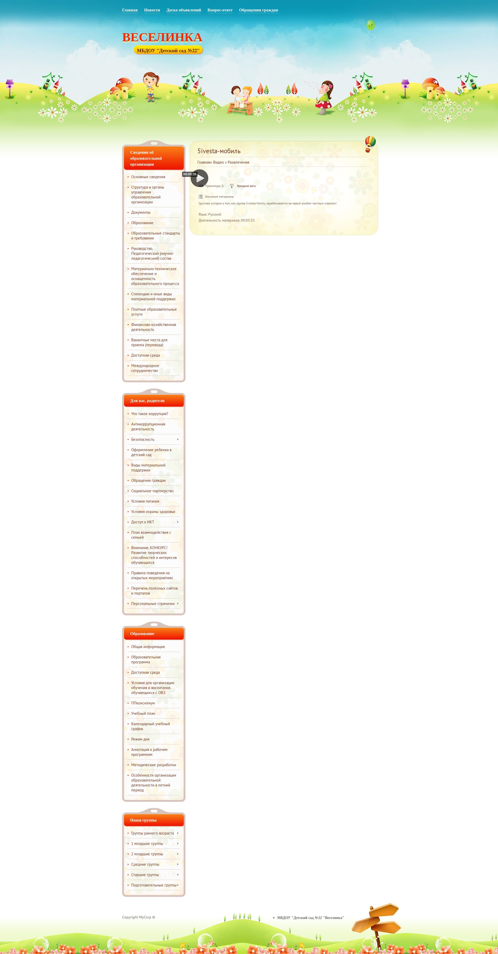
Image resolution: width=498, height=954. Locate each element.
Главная (203, 162)
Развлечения (238, 162)
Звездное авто (246, 186)
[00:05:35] (199, 178)
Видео (218, 162)
